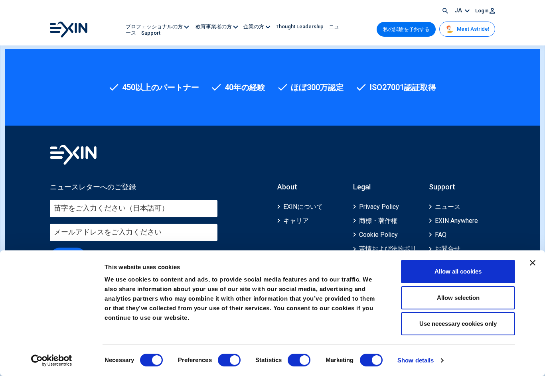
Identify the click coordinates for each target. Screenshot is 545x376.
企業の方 (254, 27)
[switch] (229, 360)
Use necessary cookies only (458, 323)
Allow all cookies (458, 271)
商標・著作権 (378, 220)
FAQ (440, 234)
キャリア (296, 220)
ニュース (447, 207)
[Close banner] (532, 263)
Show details (415, 360)
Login (482, 11)
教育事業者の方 (213, 27)
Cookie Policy (378, 234)
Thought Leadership (300, 27)
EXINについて (303, 207)
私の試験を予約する (406, 29)
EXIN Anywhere (456, 220)
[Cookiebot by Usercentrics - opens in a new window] (52, 360)
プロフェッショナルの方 (155, 27)
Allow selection (458, 297)
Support (150, 33)
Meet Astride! (472, 29)
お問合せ (447, 248)
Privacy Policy (379, 207)
